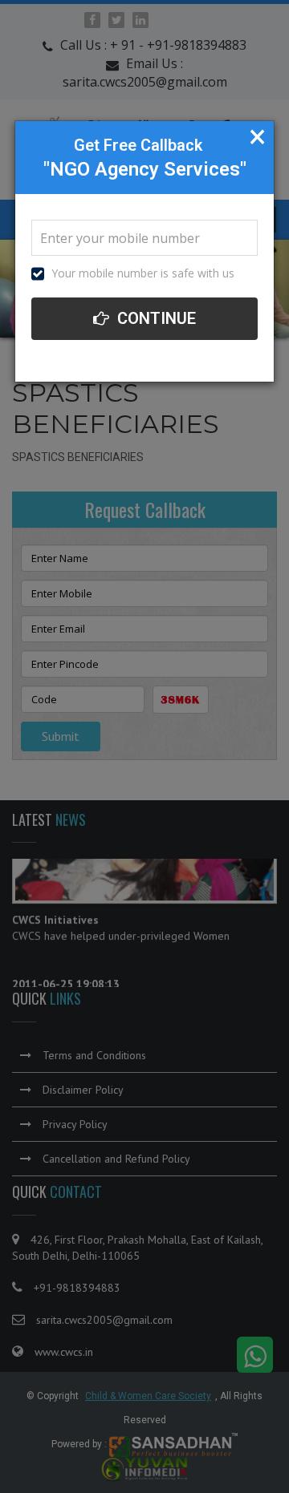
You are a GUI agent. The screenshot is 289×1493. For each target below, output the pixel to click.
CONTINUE (154, 318)
